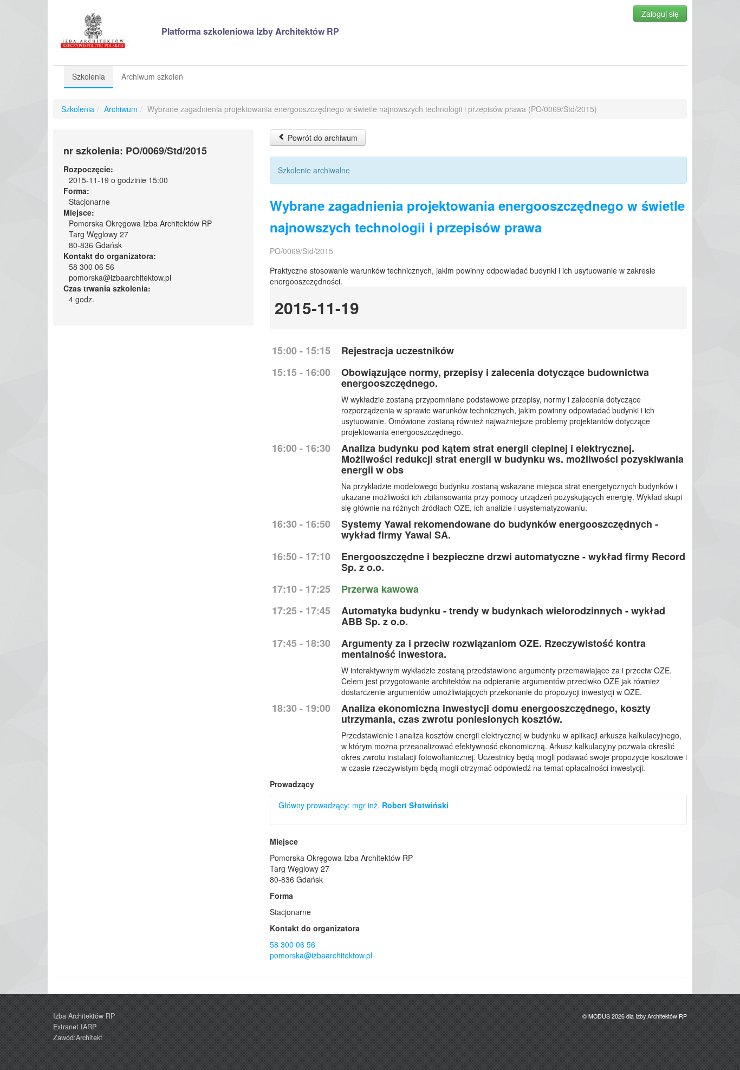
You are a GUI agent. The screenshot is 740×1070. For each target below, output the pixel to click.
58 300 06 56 (292, 944)
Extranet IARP (74, 1027)
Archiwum (121, 108)
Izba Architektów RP (84, 1016)
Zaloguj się (660, 13)
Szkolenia (88, 76)
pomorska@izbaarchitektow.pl (321, 955)
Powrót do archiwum (321, 137)
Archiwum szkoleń (152, 76)
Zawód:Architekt (77, 1037)
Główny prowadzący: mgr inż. (363, 805)
